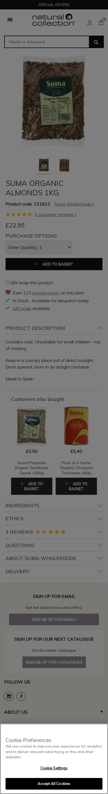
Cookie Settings (54, 768)
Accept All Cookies (54, 783)
